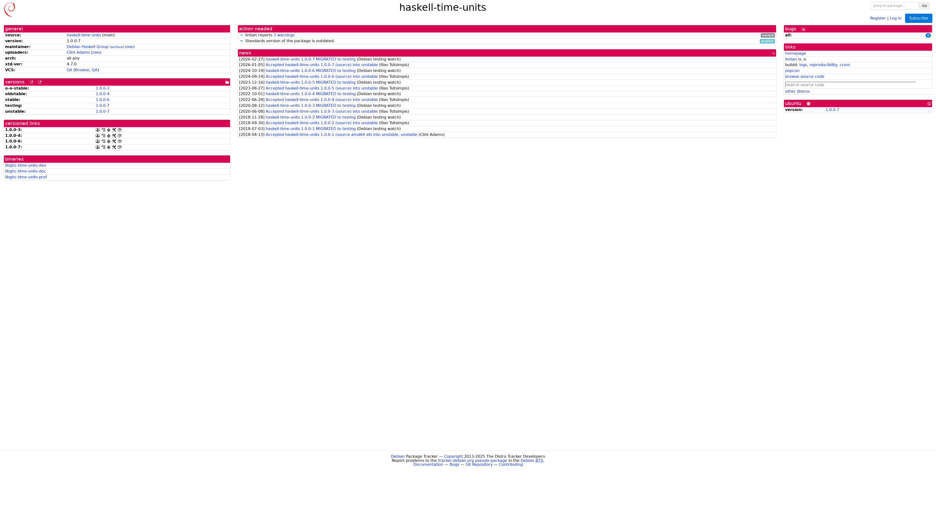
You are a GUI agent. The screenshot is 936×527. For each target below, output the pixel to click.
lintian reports (509, 35)
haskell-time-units (84, 35)
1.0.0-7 (102, 105)
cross (845, 64)
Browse (82, 70)
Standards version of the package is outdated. (509, 41)
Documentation (428, 464)
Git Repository (479, 464)
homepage (795, 53)
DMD (130, 47)
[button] (241, 35)
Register (878, 18)
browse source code (804, 76)
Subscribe (918, 18)
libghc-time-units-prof (26, 177)
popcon (792, 70)
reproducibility (823, 64)
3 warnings (284, 35)
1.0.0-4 (102, 93)
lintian (791, 59)
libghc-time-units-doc (25, 171)
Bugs (454, 464)
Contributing (511, 464)
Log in (895, 18)
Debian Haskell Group (87, 46)
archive (117, 47)
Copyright (453, 456)
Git (69, 70)
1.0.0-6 (102, 99)
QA (95, 70)
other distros (797, 91)
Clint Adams (78, 52)
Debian (398, 456)
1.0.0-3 (102, 88)
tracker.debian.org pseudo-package (472, 460)
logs (803, 64)
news (245, 53)
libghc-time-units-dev (25, 165)
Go (924, 6)
